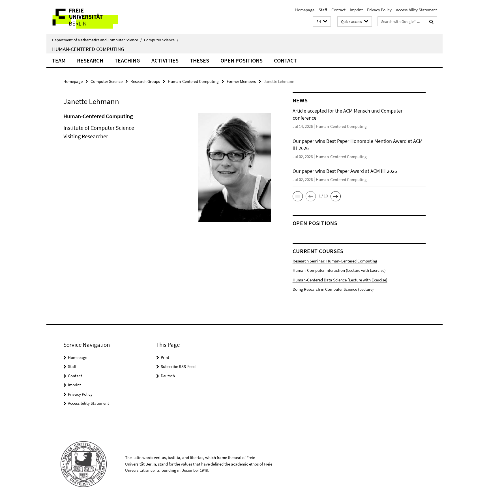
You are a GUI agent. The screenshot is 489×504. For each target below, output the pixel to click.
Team (59, 60)
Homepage (304, 9)
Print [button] (165, 357)
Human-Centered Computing (88, 49)
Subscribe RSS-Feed (178, 366)
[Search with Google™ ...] (431, 21)
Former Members (241, 81)
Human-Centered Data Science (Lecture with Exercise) (340, 280)
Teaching (127, 60)
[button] (322, 21)
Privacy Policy (379, 9)
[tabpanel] (167, 169)
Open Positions (241, 60)
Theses (199, 60)
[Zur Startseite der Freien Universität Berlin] (93, 17)
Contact (338, 9)
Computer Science (161, 40)
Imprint (356, 9)
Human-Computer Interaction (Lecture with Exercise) (339, 270)
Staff (323, 9)
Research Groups (145, 81)
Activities (165, 60)
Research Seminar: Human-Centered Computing (335, 261)
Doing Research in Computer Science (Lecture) (333, 289)
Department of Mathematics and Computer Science (97, 40)
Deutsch (168, 375)
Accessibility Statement (416, 9)
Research (90, 60)
